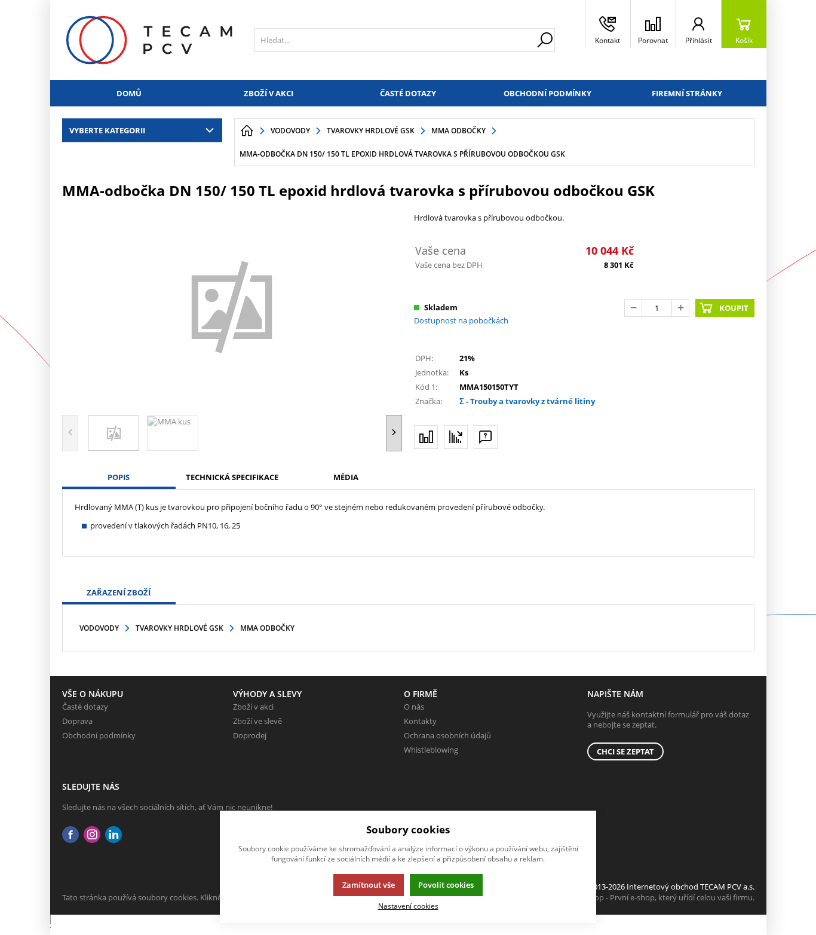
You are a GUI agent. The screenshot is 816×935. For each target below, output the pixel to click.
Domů (129, 93)
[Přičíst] (680, 308)
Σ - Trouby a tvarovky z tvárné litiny (527, 401)
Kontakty (420, 721)
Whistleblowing (431, 749)
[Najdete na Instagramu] (92, 835)
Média (345, 477)
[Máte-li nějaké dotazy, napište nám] (486, 437)
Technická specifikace (232, 477)
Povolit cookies (446, 884)
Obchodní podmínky (547, 93)
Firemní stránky (687, 93)
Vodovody (99, 628)
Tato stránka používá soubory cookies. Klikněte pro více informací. (179, 897)
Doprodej (249, 735)
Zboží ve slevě (257, 721)
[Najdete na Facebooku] (70, 835)
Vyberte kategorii (107, 130)
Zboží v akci (268, 93)
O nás (414, 706)
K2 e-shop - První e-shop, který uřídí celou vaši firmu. (661, 897)
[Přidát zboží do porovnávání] (426, 437)
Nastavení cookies (408, 905)
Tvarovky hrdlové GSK (179, 628)
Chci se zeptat (625, 751)
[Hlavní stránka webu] (247, 131)
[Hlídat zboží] (455, 437)
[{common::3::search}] (544, 40)
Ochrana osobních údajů (447, 735)
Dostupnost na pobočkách (461, 320)
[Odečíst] (633, 308)
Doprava (77, 721)
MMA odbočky (267, 628)
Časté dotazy (408, 93)
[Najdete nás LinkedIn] (113, 835)
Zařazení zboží (119, 592)
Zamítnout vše (368, 884)
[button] (394, 433)
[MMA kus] (232, 305)
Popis (119, 477)
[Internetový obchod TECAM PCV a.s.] (149, 40)
